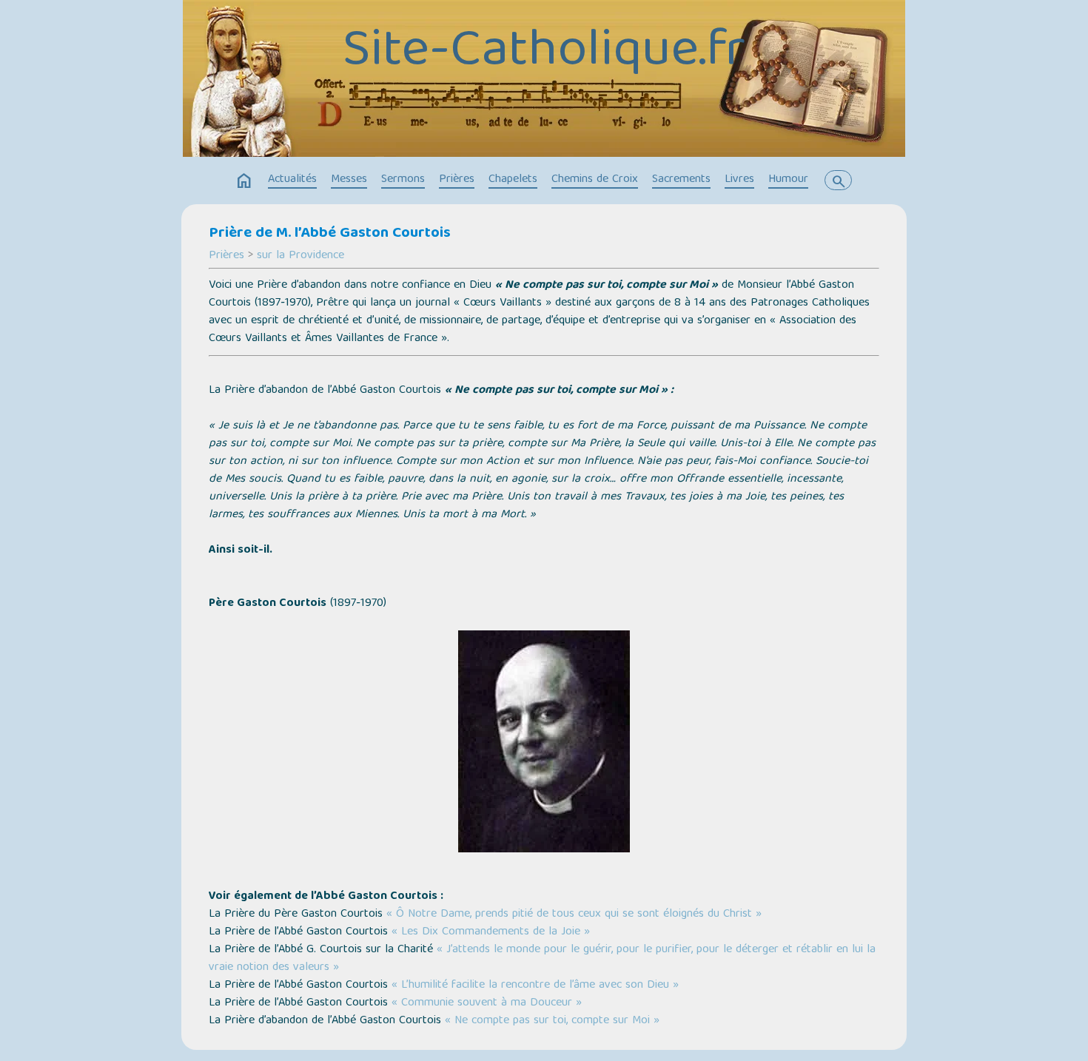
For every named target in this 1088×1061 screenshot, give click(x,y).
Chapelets (512, 179)
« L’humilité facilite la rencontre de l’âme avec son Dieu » (535, 985)
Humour (788, 179)
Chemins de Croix (594, 179)
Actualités (292, 179)
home (244, 181)
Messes (349, 179)
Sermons (403, 179)
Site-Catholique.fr (544, 52)
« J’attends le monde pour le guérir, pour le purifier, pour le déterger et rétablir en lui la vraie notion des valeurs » (542, 959)
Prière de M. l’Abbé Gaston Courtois (330, 233)
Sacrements (681, 179)
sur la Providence (300, 256)
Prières (456, 179)
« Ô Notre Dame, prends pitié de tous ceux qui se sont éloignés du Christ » (574, 914)
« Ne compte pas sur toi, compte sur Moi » (552, 1021)
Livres (739, 179)
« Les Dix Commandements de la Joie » (491, 932)
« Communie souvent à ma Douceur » (487, 1003)
